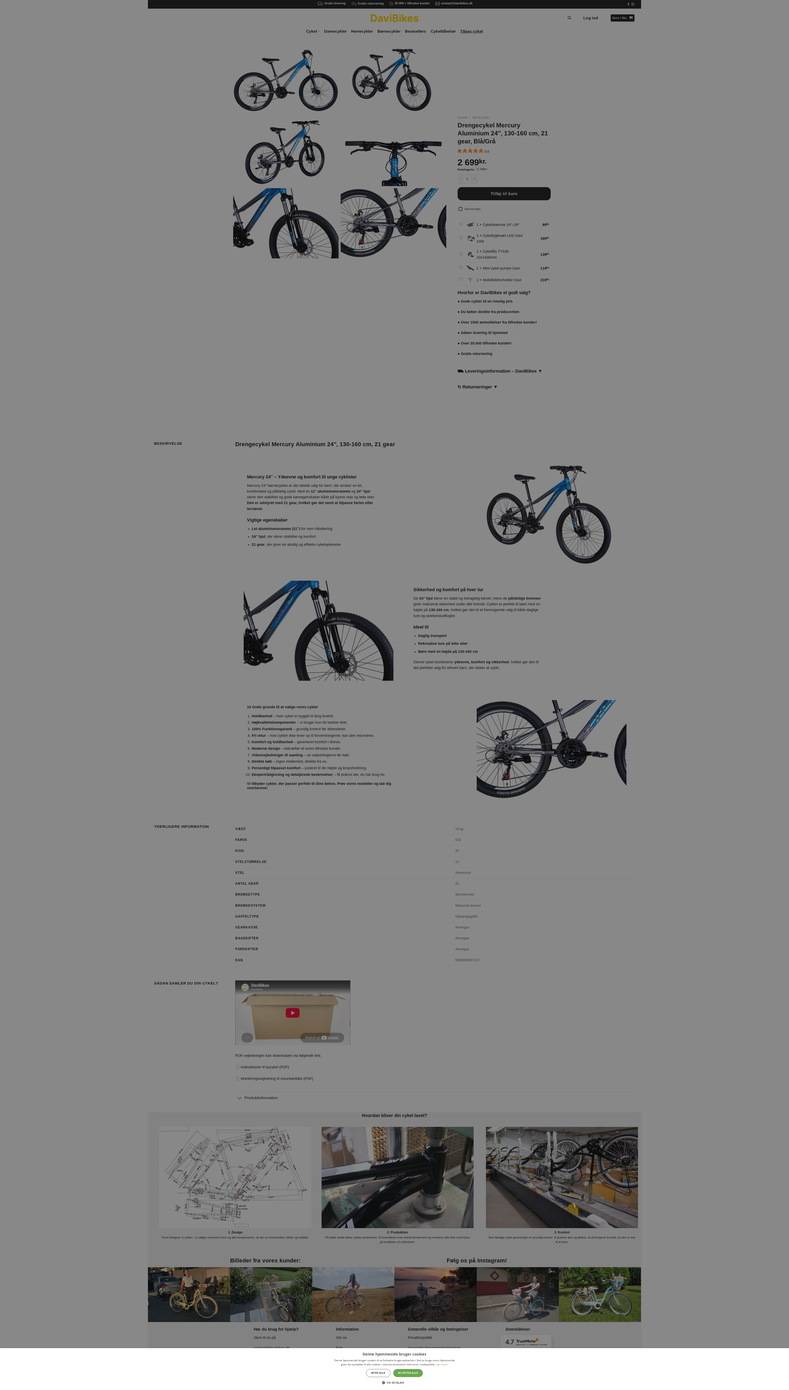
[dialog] (394, 1369)
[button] (394, 1382)
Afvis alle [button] (378, 1373)
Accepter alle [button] (408, 1373)
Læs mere (442, 1364)
